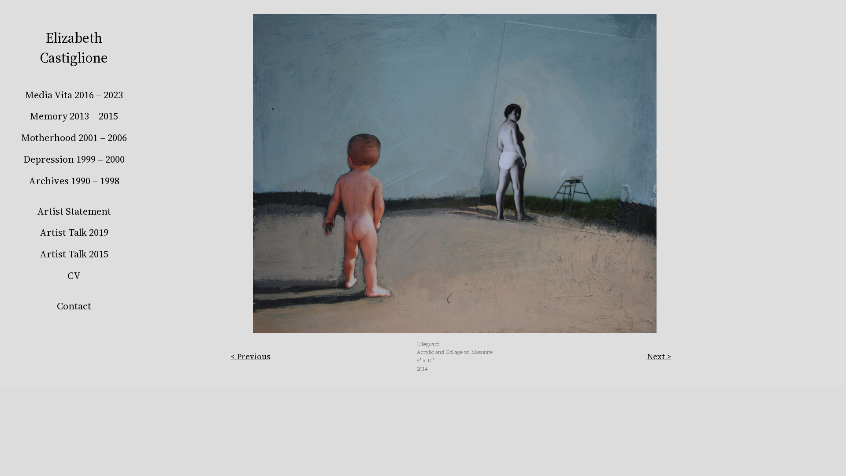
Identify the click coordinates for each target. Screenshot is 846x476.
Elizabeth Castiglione (74, 47)
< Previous (250, 356)
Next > (659, 356)
